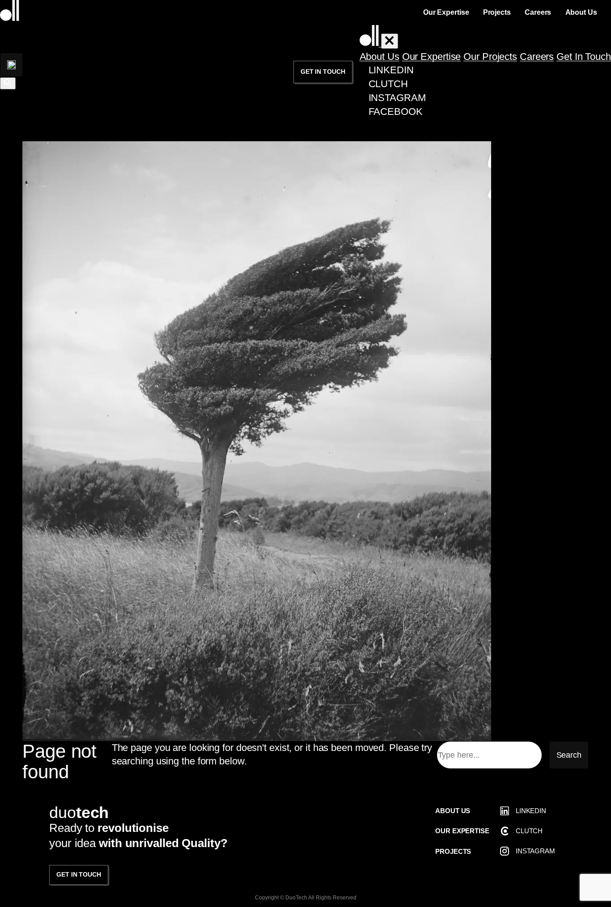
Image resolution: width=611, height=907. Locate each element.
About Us (379, 56)
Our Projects (490, 56)
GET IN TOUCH (78, 874)
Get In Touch (583, 56)
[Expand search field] (11, 64)
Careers (537, 56)
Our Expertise (431, 56)
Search (568, 755)
